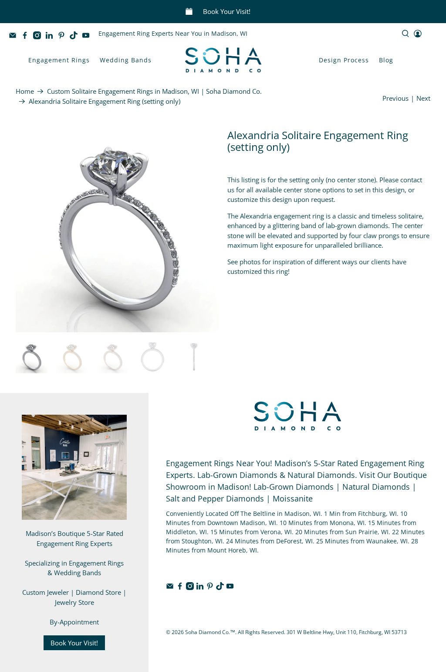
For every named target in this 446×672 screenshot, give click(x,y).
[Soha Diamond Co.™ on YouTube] (88, 37)
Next (423, 98)
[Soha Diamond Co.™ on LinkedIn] (51, 37)
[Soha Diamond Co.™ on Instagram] (39, 37)
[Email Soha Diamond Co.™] (15, 37)
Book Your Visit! (226, 11)
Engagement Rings (59, 60)
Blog (386, 60)
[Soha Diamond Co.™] (223, 60)
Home (25, 91)
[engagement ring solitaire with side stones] (117, 230)
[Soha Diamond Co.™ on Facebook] (27, 37)
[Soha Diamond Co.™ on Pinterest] (63, 37)
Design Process (344, 60)
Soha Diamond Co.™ (210, 632)
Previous (395, 98)
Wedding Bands (126, 60)
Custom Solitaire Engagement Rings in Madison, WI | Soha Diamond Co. (154, 91)
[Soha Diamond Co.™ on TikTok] (76, 37)
